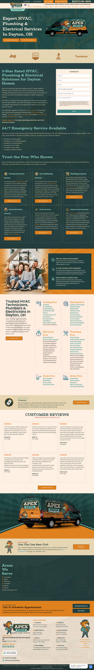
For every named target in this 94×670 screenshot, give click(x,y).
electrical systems (14, 234)
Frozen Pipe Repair (75, 341)
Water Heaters (74, 337)
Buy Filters (48, 1)
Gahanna (6, 581)
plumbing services (71, 187)
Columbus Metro (12, 117)
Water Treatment (75, 343)
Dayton (5, 588)
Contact (82, 6)
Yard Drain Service (48, 384)
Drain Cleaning (47, 378)
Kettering (10, 114)
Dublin (5, 579)
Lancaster (6, 583)
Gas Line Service (75, 345)
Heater (29, 6)
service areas (25, 114)
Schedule (61, 1)
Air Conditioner (37, 6)
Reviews (27, 1)
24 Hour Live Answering (12, 660)
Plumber (45, 6)
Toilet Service (74, 351)
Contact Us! (14, 338)
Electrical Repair (48, 337)
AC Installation (47, 307)
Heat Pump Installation (77, 323)
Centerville (35, 112)
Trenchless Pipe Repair (77, 386)
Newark (6, 586)
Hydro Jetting (47, 382)
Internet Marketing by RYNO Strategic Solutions (47, 668)
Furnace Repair (74, 319)
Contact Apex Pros (8, 120)
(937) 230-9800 (82, 1)
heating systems (20, 181)
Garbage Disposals (76, 349)
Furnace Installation (76, 317)
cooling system (51, 183)
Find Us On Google (10, 658)
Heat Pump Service (76, 321)
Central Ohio (42, 114)
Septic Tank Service (76, 384)
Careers (88, 6)
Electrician (62, 6)
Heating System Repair (77, 305)
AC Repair (46, 305)
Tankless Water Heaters (77, 339)
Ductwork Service (48, 319)
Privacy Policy (70, 105)
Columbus (7, 577)
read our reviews (31, 110)
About (69, 6)
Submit (74, 111)
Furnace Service (75, 315)
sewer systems (73, 213)
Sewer (56, 6)
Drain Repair (47, 380)
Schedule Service (11, 40)
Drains (51, 6)
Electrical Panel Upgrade (50, 339)
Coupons (38, 1)
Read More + (12, 201)
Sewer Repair (74, 378)
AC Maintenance (48, 309)
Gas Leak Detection (76, 347)
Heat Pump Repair (75, 325)
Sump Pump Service (76, 353)
